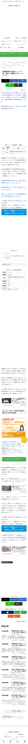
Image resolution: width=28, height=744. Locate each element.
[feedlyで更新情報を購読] (20, 612)
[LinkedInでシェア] (11, 533)
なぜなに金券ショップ (8, 92)
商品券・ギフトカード (13, 97)
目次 (12, 250)
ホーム (7, 734)
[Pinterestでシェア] (23, 529)
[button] (18, 85)
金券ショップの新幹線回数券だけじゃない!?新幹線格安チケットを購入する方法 (13, 391)
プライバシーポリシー (20, 736)
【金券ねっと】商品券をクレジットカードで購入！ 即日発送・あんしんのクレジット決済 (14, 212)
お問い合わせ (7, 736)
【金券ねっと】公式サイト (14, 459)
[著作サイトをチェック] (7, 612)
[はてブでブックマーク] (11, 529)
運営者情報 (4, 106)
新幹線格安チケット (10, 95)
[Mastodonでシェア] (11, 524)
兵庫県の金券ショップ (7, 562)
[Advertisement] (14, 23)
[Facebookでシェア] (5, 529)
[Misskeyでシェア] (23, 524)
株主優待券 (23, 97)
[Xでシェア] (5, 524)
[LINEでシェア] (17, 529)
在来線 (19, 95)
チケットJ (6, 253)
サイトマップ (14, 739)
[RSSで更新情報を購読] (14, 616)
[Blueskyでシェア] (17, 524)
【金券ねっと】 (19, 200)
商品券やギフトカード (17, 469)
